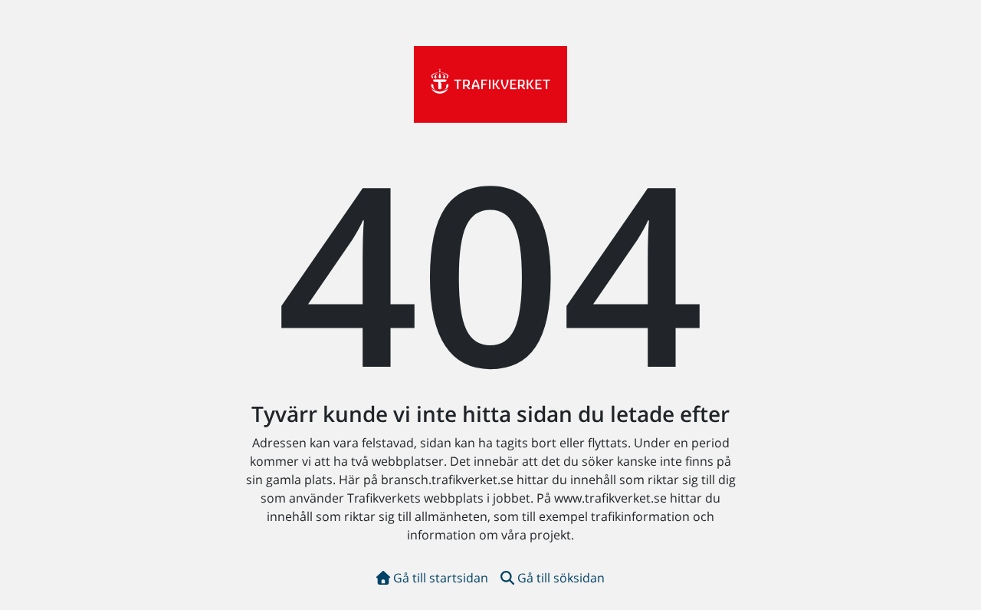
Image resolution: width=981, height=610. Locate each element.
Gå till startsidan (440, 577)
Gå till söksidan (561, 577)
